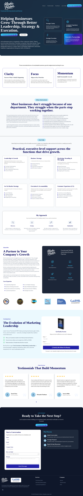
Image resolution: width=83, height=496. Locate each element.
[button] (41, 100)
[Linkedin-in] (3, 490)
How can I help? (9, 451)
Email (44, 341)
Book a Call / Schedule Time (74, 5)
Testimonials (50, 5)
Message (8, 456)
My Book (57, 5)
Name (44, 336)
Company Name (9, 447)
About (43, 5)
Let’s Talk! (64, 5)
